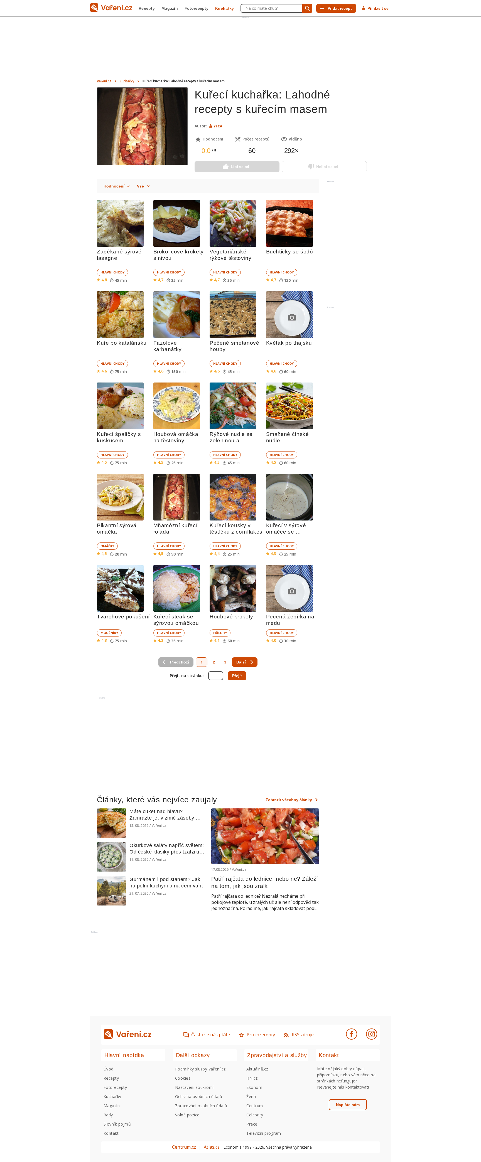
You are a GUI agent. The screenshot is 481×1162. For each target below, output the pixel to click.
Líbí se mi (240, 166)
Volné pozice (187, 1114)
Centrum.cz (184, 1147)
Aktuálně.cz (257, 1069)
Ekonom (254, 1087)
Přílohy (220, 633)
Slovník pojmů (117, 1124)
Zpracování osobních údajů (201, 1105)
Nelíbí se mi (327, 166)
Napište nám (348, 1104)
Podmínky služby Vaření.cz (200, 1069)
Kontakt (111, 1133)
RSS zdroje (303, 1035)
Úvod (109, 1069)
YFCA (217, 126)
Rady (108, 1114)
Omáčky (107, 546)
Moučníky (109, 633)
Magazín (169, 8)
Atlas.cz (212, 1147)
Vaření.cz (104, 81)
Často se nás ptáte (210, 1035)
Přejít (237, 675)
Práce (251, 1124)
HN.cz (251, 1078)
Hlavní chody (112, 272)
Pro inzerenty (261, 1035)
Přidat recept (340, 8)
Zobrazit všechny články (289, 800)
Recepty (147, 8)
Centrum (254, 1105)
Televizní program (263, 1133)
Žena (251, 1096)
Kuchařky (224, 8)
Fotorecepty (196, 8)
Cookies (182, 1078)
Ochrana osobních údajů (198, 1096)
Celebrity (254, 1114)
